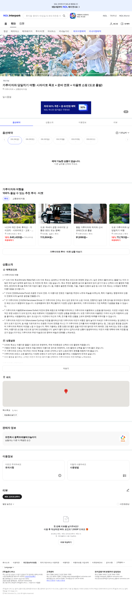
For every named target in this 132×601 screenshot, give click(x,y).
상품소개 (49, 122)
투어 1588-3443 (52, 574)
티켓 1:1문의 (60, 580)
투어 (6, 198)
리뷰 (115, 122)
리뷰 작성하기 (66, 542)
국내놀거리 (64, 31)
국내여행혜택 (95, 31)
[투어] (13, 23)
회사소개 (6, 562)
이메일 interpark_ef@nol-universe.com (108, 576)
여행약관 (66, 562)
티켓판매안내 (97, 562)
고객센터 (119, 562)
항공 (6, 31)
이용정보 (82, 122)
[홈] (6, 23)
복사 (16, 410)
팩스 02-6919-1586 (53, 576)
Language (8, 567)
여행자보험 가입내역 (81, 562)
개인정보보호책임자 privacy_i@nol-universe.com (112, 578)
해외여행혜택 (79, 31)
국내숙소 (51, 31)
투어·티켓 (40, 31)
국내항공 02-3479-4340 (75, 578)
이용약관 (16, 562)
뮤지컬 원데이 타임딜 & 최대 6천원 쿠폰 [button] (43, 15)
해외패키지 (27, 31)
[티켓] (22, 23)
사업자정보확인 (30, 576)
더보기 (66, 368)
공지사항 (109, 562)
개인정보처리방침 (30, 562)
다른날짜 (123, 132)
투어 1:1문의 (51, 580)
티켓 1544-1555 (65, 574)
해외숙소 (15, 31)
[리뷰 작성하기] (127, 490)
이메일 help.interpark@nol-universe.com (76, 576)
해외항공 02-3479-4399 (55, 578)
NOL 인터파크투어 (12, 497)
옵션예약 (16, 122)
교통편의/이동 (19, 198)
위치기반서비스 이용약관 (49, 562)
